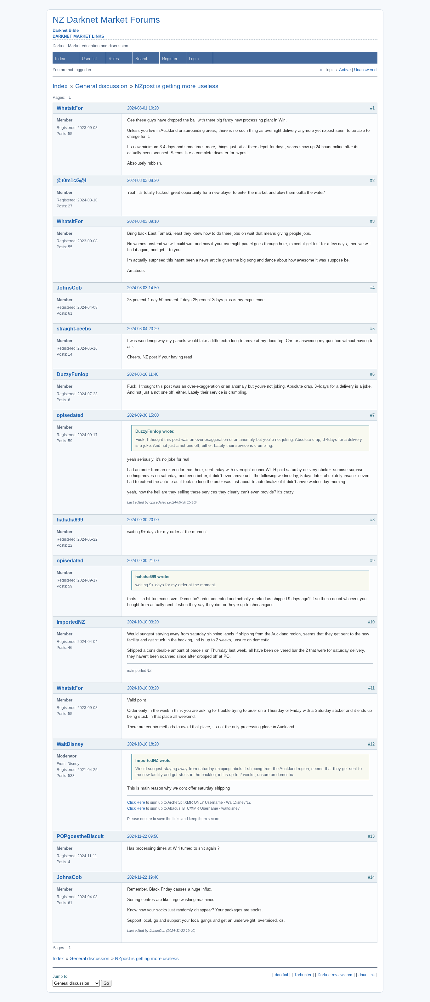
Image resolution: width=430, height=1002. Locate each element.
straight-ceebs (74, 328)
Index (60, 58)
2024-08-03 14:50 (143, 287)
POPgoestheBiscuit (80, 836)
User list (89, 58)
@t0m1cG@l (71, 180)
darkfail (281, 974)
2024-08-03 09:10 (143, 221)
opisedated (70, 415)
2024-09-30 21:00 (143, 560)
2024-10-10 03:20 (143, 622)
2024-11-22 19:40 (142, 877)
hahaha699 (70, 519)
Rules (114, 58)
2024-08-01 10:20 (143, 108)
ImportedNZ (71, 622)
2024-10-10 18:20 (143, 744)
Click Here (136, 802)
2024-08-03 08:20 (143, 180)
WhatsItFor (70, 108)
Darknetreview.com (335, 974)
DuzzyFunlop (72, 374)
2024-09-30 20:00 (143, 519)
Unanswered (365, 69)
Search (141, 58)
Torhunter (302, 974)
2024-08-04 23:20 (143, 328)
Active (345, 69)
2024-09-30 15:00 (143, 415)
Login (194, 58)
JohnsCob (69, 287)
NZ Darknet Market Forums (106, 20)
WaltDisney (70, 744)
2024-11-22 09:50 (142, 836)
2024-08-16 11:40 (142, 374)
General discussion (101, 86)
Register (169, 58)
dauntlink (367, 974)
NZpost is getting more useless (176, 86)
